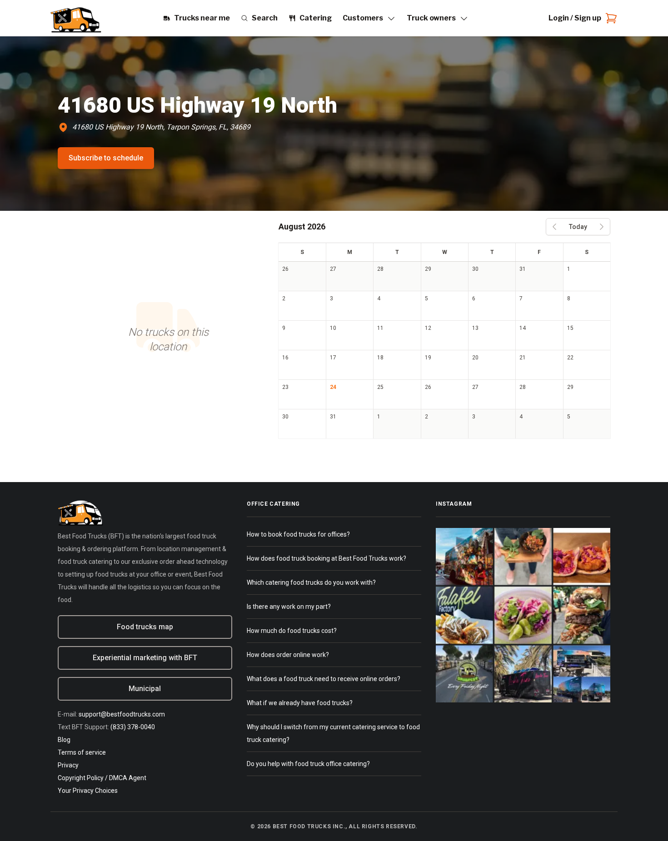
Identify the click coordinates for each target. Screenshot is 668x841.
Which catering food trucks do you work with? (311, 582)
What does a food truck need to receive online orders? (323, 678)
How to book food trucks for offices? (298, 534)
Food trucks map (145, 626)
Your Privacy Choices (88, 790)
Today (578, 226)
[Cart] (609, 18)
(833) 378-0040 (132, 727)
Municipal (145, 688)
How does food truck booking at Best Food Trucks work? (326, 558)
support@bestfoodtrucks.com (122, 714)
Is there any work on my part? (289, 606)
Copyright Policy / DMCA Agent (102, 777)
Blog (64, 739)
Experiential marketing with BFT (145, 657)
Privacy (68, 765)
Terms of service (82, 752)
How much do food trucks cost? (292, 630)
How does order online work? (288, 654)
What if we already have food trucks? (300, 703)
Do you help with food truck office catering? (308, 763)
